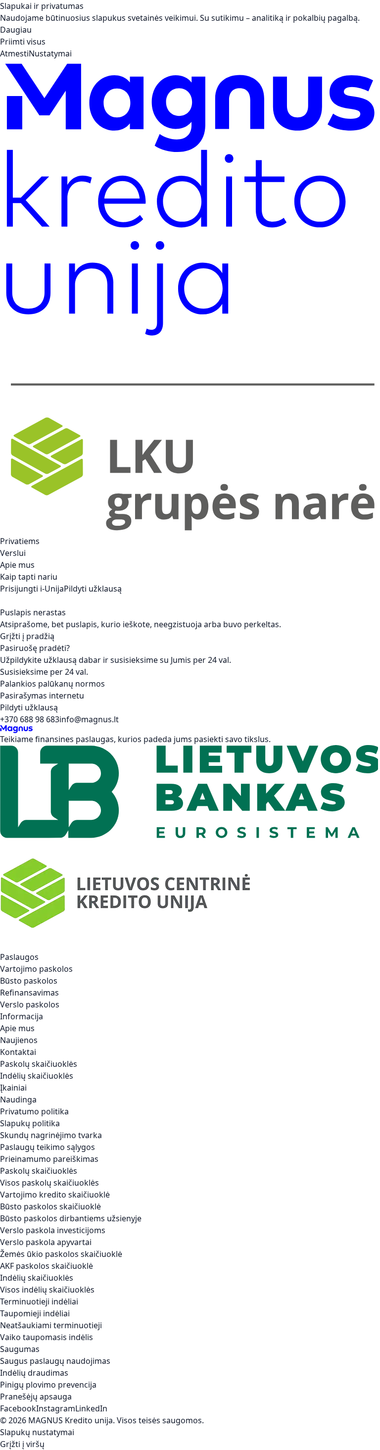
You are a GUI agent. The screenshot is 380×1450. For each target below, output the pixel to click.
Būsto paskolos (28, 980)
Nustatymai (50, 53)
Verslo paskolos (29, 1004)
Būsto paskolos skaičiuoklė (50, 1206)
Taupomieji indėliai (35, 1313)
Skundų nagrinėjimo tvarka (51, 1135)
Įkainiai (13, 1087)
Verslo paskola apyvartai (46, 1242)
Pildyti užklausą (93, 588)
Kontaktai (18, 1052)
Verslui (13, 553)
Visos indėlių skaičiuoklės (47, 1289)
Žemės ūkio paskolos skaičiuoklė (61, 1254)
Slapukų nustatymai (37, 1432)
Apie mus (17, 564)
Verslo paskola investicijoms (52, 1230)
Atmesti (14, 53)
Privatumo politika (34, 1111)
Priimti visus (23, 41)
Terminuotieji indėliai (39, 1301)
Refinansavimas (29, 992)
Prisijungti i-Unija (32, 588)
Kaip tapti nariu (28, 576)
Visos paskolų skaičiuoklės (49, 1182)
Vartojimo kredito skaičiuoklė (55, 1194)
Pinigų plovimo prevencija (48, 1384)
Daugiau (16, 29)
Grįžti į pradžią (27, 636)
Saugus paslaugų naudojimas (55, 1360)
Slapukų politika (30, 1123)
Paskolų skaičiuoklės (38, 1063)
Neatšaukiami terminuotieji (51, 1325)
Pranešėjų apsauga (36, 1396)
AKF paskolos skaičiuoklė (46, 1265)
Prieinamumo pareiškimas (49, 1158)
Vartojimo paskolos (36, 968)
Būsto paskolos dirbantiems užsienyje (71, 1218)
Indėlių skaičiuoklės (36, 1075)
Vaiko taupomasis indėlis (46, 1337)
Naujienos (19, 1040)
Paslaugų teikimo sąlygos (47, 1147)
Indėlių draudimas (34, 1372)
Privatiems (20, 541)
